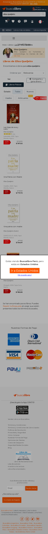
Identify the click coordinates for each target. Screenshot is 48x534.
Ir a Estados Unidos (24, 270)
